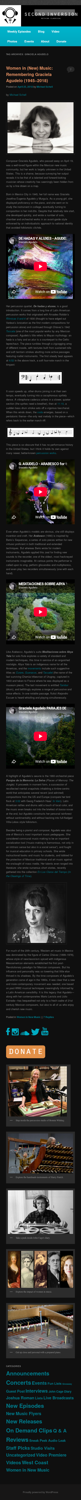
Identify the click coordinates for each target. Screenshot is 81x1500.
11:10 (60, 403)
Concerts (18, 1382)
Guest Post (15, 1391)
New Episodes (25, 1406)
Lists (39, 1398)
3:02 (17, 801)
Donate (61, 41)
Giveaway (67, 1383)
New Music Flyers (23, 1413)
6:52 (11, 360)
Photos (12, 41)
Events (29, 41)
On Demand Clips (29, 1430)
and (16, 318)
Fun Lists (55, 1383)
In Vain (57, 801)
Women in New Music (28, 1017)
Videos (13, 1462)
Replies (48, 1017)
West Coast (35, 1462)
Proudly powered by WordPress (40, 1492)
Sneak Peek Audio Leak (47, 1440)
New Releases (24, 1421)
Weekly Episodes (19, 31)
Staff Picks (18, 1448)
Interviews (37, 1390)
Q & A (60, 1430)
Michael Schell (45, 86)
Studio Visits (43, 1448)
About (45, 41)
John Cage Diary (60, 1391)
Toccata (10, 331)
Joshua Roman (20, 1398)
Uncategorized (20, 1455)
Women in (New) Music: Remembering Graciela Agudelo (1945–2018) (29, 74)
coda (40, 412)
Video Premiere (51, 1455)
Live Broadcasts (58, 1398)
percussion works (46, 453)
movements (34, 668)
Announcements (27, 1373)
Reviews (17, 1439)
